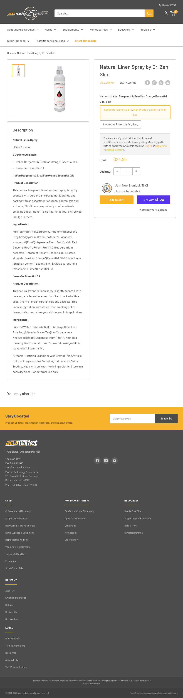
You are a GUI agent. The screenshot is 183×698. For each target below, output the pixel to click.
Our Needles (11, 619)
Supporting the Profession (137, 518)
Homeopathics (99, 29)
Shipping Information (15, 597)
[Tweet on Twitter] (161, 82)
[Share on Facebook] (147, 82)
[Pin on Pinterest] (154, 82)
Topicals (146, 29)
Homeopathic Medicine (17, 539)
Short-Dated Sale (86, 40)
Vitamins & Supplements (17, 546)
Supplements (71, 29)
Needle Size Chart (133, 511)
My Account (71, 532)
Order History (71, 539)
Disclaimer (10, 652)
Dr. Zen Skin (107, 82)
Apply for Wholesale (75, 518)
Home (10, 52)
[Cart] (173, 13)
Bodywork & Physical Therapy (20, 525)
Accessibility (11, 660)
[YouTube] (114, 460)
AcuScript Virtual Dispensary (79, 511)
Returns (9, 604)
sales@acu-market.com (17, 467)
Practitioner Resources (50, 40)
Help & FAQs (130, 525)
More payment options (153, 209)
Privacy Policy (12, 638)
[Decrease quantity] (117, 171)
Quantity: (105, 171)
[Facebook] (97, 460)
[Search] (149, 13)
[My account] (165, 13)
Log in (148, 145)
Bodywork (124, 29)
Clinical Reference (133, 532)
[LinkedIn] (106, 460)
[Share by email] (167, 82)
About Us (9, 590)
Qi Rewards (70, 525)
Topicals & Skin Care (15, 554)
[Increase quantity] (136, 171)
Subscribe (166, 418)
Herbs (48, 29)
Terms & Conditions (15, 645)
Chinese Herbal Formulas (18, 511)
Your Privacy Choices (15, 667)
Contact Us (11, 612)
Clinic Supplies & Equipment (19, 532)
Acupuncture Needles (21, 29)
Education (10, 561)
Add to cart (116, 199)
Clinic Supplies (16, 40)
